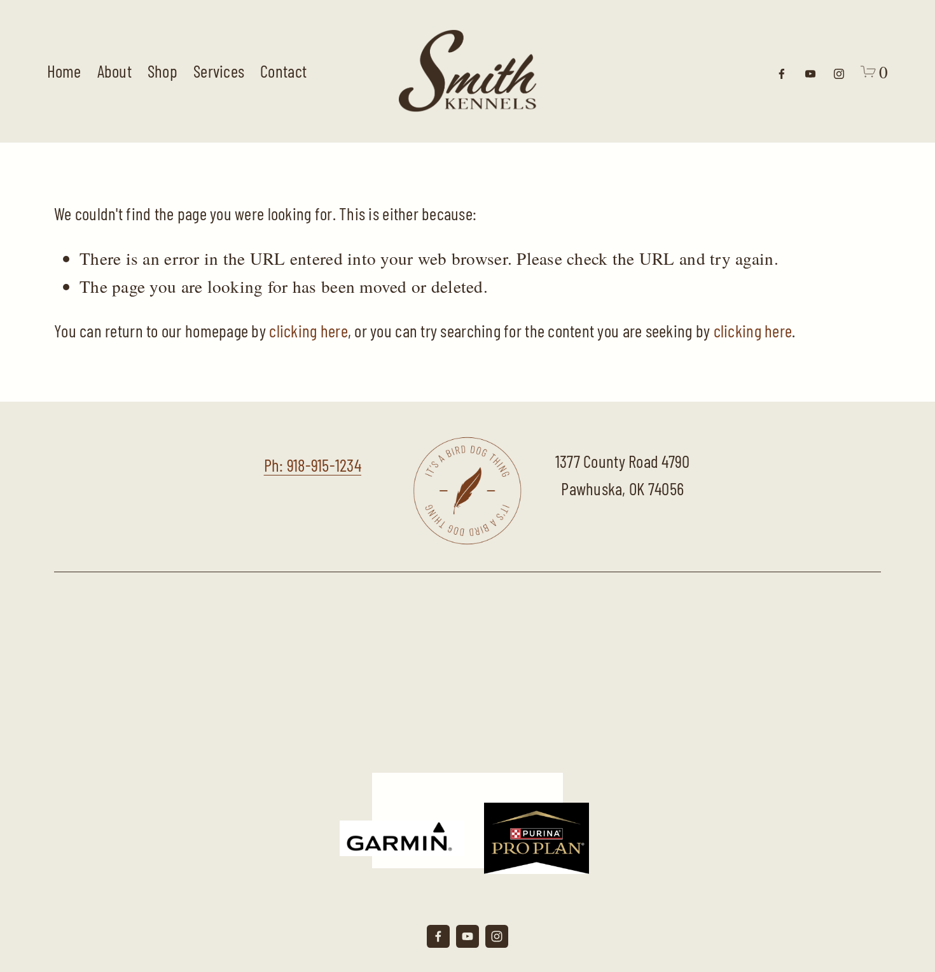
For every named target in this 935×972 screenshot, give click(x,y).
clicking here (308, 330)
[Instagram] (839, 71)
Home (64, 70)
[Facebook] (781, 71)
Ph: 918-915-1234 (312, 464)
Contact (283, 70)
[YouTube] (810, 71)
